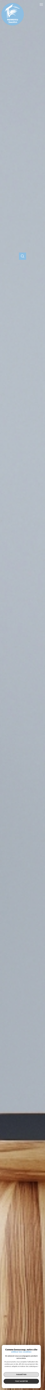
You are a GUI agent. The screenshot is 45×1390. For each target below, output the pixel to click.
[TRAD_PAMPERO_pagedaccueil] (12, 25)
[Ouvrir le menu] (42, 4)
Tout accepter (21, 1381)
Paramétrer (21, 1374)
